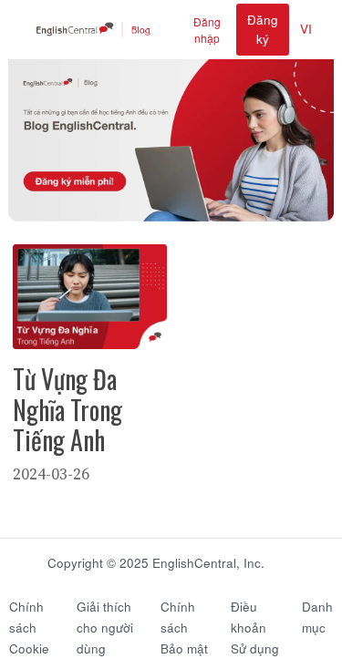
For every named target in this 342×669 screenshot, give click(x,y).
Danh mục (317, 617)
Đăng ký (262, 28)
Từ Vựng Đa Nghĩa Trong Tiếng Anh (67, 409)
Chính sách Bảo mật (184, 627)
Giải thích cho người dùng (105, 627)
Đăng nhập (207, 30)
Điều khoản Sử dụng (255, 627)
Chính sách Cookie (29, 627)
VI (306, 28)
